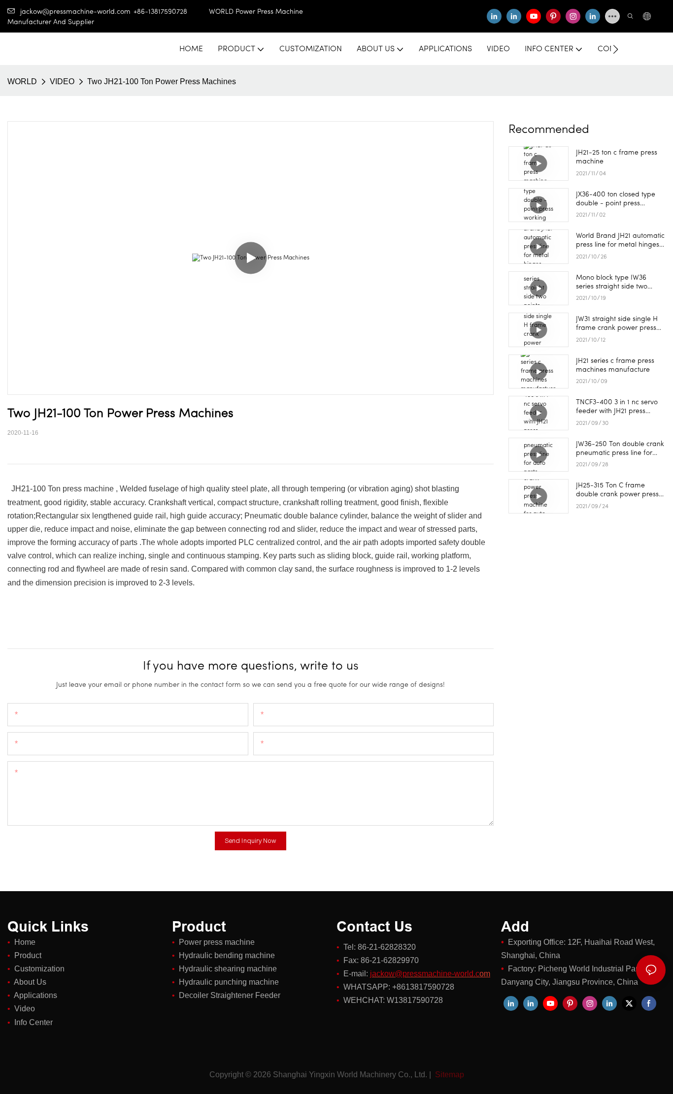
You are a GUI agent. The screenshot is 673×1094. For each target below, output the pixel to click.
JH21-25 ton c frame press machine (616, 157)
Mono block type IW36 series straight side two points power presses (611, 282)
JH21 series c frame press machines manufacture (615, 365)
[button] (615, 49)
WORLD (22, 81)
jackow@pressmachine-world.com (75, 12)
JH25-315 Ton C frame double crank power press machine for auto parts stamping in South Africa (617, 490)
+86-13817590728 (171, 12)
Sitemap (448, 1074)
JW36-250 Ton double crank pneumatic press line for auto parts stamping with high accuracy (620, 449)
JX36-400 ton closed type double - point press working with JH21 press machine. (615, 199)
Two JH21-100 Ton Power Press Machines (161, 81)
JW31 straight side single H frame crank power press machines (617, 324)
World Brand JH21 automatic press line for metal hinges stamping (620, 241)
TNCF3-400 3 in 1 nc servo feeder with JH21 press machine (617, 407)
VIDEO (62, 81)
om (430, 973)
